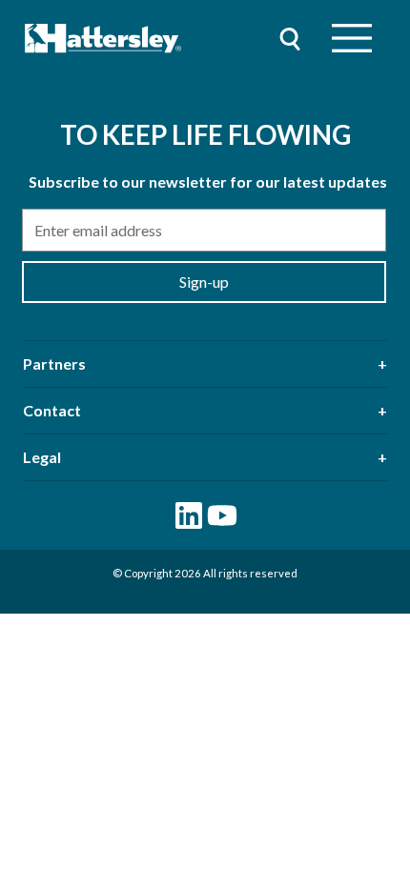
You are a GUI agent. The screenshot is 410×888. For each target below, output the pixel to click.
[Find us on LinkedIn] (189, 515)
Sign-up (204, 281)
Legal (42, 457)
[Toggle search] (290, 38)
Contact (52, 410)
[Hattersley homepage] (103, 38)
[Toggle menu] (352, 38)
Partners (54, 363)
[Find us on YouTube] (222, 515)
